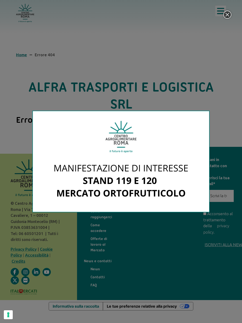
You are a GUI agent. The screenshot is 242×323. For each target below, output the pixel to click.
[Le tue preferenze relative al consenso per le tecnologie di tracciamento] (8, 314)
